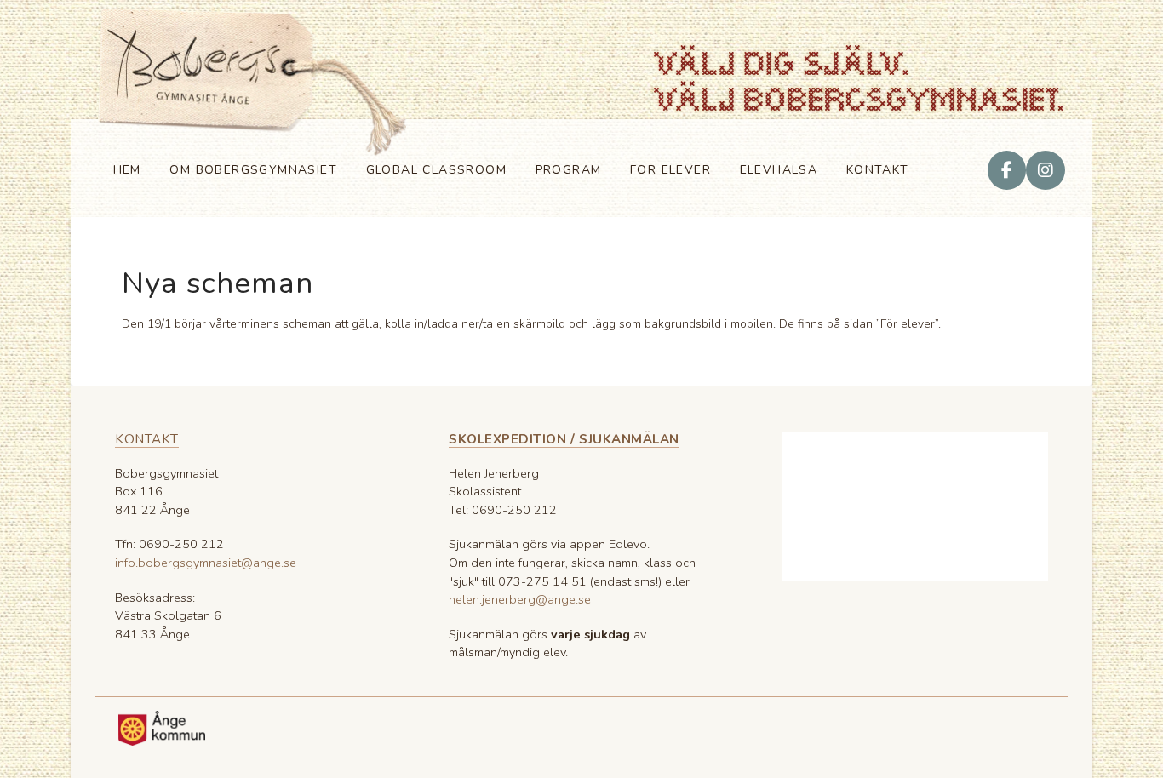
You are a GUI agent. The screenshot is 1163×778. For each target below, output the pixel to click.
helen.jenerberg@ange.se (520, 599)
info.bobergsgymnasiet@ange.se (205, 562)
